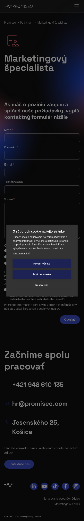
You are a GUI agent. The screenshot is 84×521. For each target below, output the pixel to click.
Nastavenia (41, 285)
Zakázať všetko (42, 274)
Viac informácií (21, 253)
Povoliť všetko (41, 263)
